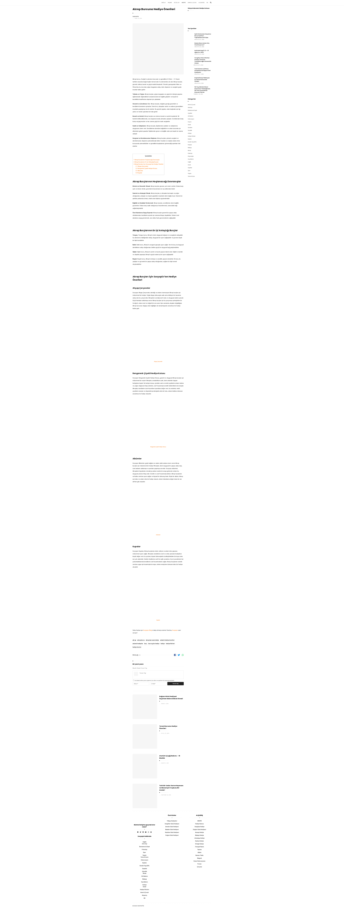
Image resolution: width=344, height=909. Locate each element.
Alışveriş (201, 2)
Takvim (199, 849)
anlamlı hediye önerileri (167, 640)
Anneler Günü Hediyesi (172, 826)
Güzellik (177, 2)
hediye (163, 643)
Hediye (184, 2)
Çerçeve (199, 867)
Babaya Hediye (199, 835)
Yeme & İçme (191, 176)
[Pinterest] (151, 832)
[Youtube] (145, 832)
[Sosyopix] (142, 2)
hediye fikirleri (170, 643)
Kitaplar (190, 144)
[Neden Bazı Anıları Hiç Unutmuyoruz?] (190, 45)
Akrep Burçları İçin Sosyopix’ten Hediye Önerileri (148, 164)
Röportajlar (191, 156)
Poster (199, 864)
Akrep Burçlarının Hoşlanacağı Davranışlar (147, 160)
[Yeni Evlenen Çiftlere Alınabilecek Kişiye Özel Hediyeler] (190, 70)
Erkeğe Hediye (199, 844)
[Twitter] (140, 832)
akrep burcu (141, 640)
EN (207, 2)
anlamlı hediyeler (138, 643)
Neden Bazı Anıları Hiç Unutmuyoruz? (201, 44)
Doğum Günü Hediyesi (172, 835)
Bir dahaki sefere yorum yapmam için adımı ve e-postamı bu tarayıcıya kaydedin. (154, 680)
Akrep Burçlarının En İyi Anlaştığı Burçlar (146, 162)
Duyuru (189, 121)
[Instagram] (148, 832)
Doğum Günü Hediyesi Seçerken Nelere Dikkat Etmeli (171, 697)
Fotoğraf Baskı (199, 846)
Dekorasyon (191, 119)
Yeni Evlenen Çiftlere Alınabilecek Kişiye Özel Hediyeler (202, 70)
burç (145, 643)
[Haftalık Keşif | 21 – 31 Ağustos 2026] (190, 52)
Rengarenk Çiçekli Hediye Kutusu (146, 168)
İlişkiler (190, 139)
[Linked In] (143, 832)
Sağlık (163, 2)
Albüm (199, 852)
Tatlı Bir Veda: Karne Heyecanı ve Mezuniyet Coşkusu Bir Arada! (171, 788)
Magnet (199, 858)
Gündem (190, 127)
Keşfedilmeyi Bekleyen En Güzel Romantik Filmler (202, 79)
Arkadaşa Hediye (199, 838)
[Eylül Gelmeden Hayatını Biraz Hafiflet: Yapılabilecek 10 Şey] (190, 35)
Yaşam (170, 2)
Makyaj (190, 147)
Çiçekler (190, 113)
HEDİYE (199, 821)
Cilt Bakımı (190, 116)
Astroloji (190, 107)
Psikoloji (190, 153)
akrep (134, 640)
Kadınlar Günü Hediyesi (172, 832)
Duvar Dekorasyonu (199, 861)
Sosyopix (136, 16)
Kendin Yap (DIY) (192, 142)
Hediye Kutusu (199, 824)
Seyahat (190, 167)
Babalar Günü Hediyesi (172, 829)
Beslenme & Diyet (192, 110)
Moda (189, 150)
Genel (189, 124)
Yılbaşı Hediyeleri (172, 821)
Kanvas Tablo (199, 855)
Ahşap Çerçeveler (142, 166)
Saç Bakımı (191, 159)
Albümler (139, 170)
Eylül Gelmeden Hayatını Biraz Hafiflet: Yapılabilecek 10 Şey (202, 35)
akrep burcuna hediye (152, 640)
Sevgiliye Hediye (199, 826)
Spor (189, 170)
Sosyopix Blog (147, 630)
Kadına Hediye (199, 841)
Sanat (189, 164)
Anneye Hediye (199, 832)
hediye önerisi (137, 647)
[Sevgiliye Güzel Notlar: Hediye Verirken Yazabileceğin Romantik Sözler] (190, 59)
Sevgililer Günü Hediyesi (172, 824)
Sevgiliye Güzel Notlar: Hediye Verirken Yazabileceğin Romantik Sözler (202, 60)
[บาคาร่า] (145, 818)
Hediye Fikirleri (191, 136)
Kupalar (139, 173)
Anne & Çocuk (192, 2)
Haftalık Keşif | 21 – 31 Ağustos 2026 (201, 51)
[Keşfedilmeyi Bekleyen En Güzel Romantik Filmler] (190, 79)
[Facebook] (137, 832)
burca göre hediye (153, 643)
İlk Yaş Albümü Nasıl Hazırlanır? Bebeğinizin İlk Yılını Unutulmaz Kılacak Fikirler (202, 89)
